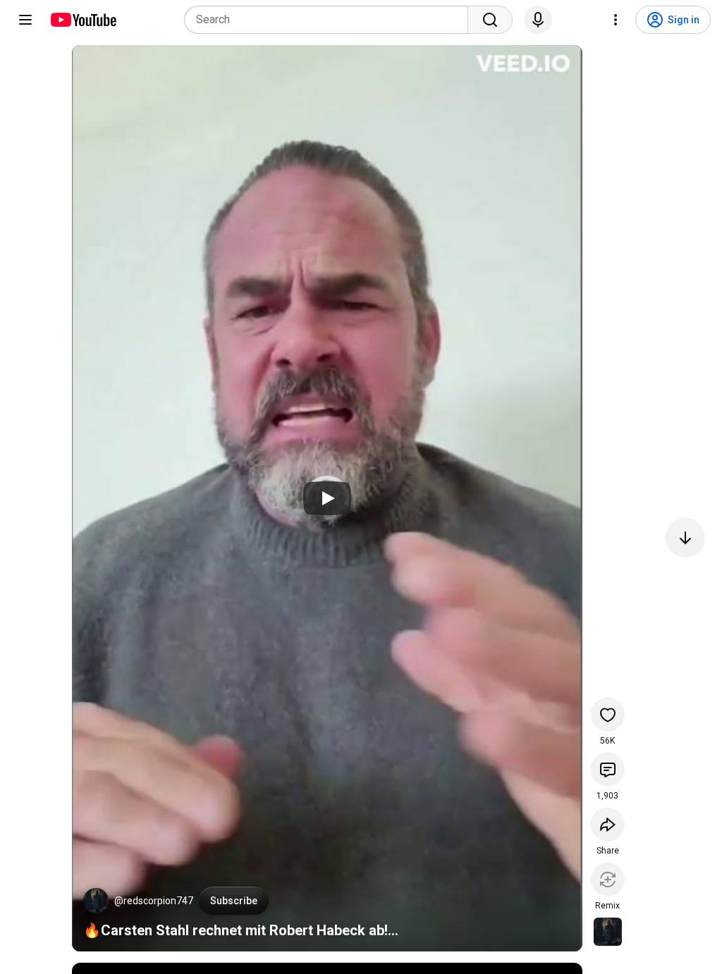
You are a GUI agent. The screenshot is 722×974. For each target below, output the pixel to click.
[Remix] (608, 879)
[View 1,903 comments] (608, 770)
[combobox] (330, 19)
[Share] (608, 825)
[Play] (327, 498)
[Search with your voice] (538, 20)
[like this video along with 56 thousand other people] (608, 715)
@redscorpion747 (153, 900)
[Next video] (685, 537)
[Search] (490, 20)
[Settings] (615, 19)
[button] (96, 900)
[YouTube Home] (82, 19)
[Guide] (25, 19)
